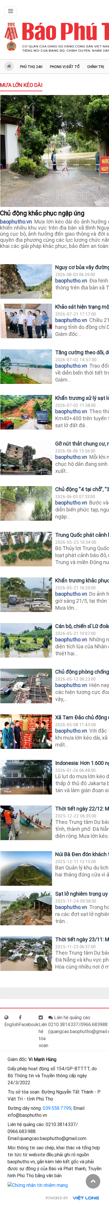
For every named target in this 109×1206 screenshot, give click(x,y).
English (11, 1024)
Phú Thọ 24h (31, 67)
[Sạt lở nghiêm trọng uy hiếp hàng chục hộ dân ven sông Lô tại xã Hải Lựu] (26, 908)
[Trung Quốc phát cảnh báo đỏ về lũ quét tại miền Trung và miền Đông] (26, 549)
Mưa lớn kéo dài (21, 85)
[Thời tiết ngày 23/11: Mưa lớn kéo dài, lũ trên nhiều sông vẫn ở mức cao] (26, 953)
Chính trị (95, 67)
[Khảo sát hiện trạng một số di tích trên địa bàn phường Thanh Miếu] (26, 321)
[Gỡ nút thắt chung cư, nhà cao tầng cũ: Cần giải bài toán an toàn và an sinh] (26, 457)
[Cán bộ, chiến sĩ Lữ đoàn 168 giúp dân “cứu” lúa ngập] (26, 640)
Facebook (29, 1024)
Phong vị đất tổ (65, 67)
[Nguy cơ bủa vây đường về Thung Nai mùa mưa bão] (26, 281)
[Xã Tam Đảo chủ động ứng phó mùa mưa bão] (26, 731)
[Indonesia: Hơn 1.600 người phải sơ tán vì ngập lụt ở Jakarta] (26, 777)
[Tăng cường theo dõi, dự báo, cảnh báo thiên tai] (26, 366)
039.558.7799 (57, 1108)
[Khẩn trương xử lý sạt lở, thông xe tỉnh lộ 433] (26, 412)
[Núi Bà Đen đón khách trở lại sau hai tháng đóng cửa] (26, 868)
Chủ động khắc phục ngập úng (43, 213)
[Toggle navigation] (10, 11)
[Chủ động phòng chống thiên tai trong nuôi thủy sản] (26, 686)
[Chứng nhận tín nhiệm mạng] (38, 1185)
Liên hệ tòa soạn (43, 1035)
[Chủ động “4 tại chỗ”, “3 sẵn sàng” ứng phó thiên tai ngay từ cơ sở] (26, 503)
